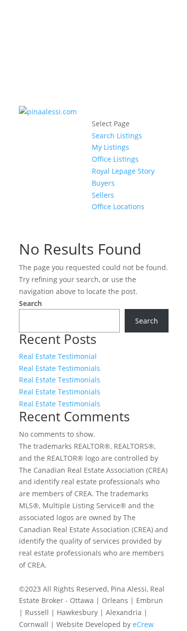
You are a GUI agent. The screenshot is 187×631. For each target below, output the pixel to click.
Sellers (103, 195)
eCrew (143, 624)
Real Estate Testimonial (58, 356)
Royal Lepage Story (123, 171)
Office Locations (118, 206)
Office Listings (115, 159)
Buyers (103, 183)
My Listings (110, 147)
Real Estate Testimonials (59, 368)
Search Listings (117, 135)
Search (30, 303)
